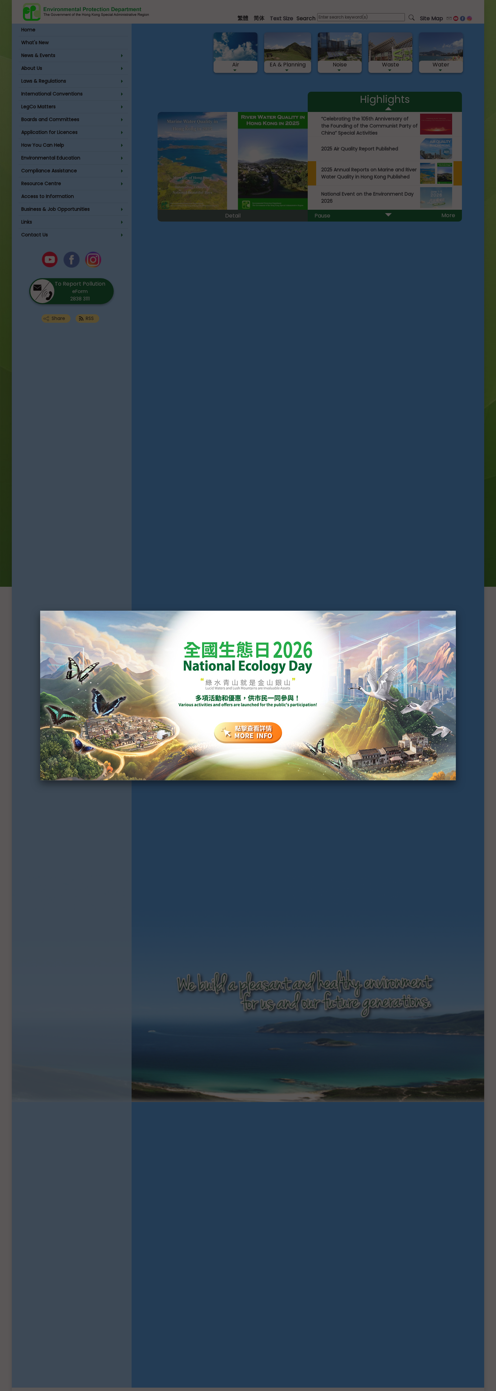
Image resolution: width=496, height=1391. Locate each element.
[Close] (456, 611)
